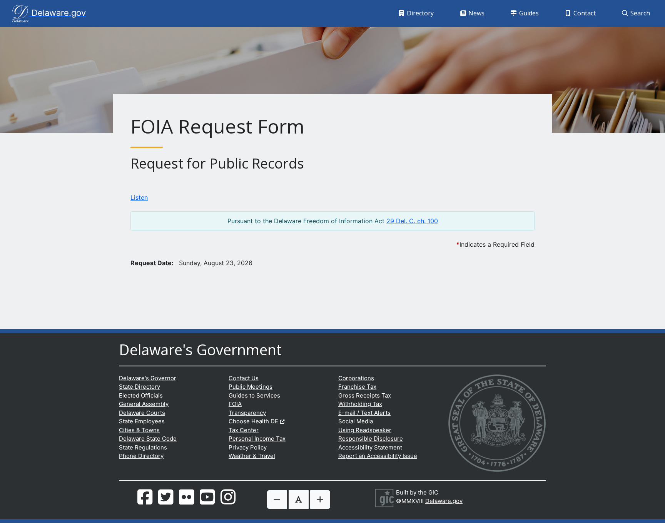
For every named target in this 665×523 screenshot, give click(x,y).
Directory (421, 12)
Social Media (355, 421)
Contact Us (244, 378)
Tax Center (244, 430)
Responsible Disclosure (370, 438)
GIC (433, 492)
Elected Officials (141, 395)
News (477, 12)
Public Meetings (250, 386)
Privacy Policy (248, 447)
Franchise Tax (357, 386)
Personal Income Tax (257, 438)
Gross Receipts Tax (364, 395)
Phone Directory (141, 456)
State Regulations (143, 447)
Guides (529, 12)
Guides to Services (254, 395)
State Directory (139, 386)
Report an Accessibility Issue (377, 456)
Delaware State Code (148, 438)
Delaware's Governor (147, 378)
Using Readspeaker (364, 430)
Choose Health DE (256, 421)
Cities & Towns (139, 430)
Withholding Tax (360, 404)
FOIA (235, 404)
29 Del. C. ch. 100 (412, 221)
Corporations (356, 378)
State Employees (142, 421)
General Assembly (144, 404)
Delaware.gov (444, 501)
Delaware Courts (142, 412)
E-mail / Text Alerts (364, 412)
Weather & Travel (252, 456)
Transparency (247, 412)
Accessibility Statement (370, 447)
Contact (585, 12)
